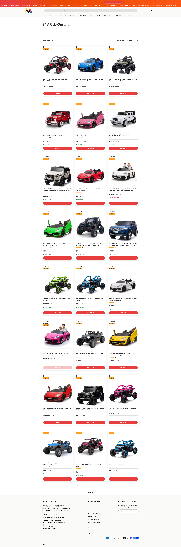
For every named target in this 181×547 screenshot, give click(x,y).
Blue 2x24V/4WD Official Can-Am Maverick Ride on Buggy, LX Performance (123, 463)
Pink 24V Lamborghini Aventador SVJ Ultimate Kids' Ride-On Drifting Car (90, 134)
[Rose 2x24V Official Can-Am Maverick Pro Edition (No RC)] (123, 391)
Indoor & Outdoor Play (104, 15)
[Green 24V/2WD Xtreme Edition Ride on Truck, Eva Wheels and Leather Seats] (123, 62)
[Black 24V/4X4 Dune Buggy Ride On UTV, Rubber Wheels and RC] (90, 337)
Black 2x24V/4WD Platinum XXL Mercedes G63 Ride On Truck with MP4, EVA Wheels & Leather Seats (90, 409)
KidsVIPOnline (48, 544)
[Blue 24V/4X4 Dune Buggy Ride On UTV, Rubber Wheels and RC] (57, 446)
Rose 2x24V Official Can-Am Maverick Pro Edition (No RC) (122, 409)
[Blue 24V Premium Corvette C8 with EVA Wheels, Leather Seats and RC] (90, 62)
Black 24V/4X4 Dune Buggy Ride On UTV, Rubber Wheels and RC (89, 354)
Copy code (118, 2)
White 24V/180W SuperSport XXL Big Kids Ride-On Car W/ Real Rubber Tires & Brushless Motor (123, 189)
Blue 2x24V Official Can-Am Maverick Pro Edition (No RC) (89, 299)
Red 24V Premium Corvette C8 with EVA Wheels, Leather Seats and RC (89, 189)
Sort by (44, 40)
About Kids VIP (91, 511)
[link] (78, 486)
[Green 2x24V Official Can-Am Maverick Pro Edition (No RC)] (57, 282)
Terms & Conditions (93, 525)
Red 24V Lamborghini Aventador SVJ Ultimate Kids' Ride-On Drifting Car (57, 409)
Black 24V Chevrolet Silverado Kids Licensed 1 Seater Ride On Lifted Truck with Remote (88, 244)
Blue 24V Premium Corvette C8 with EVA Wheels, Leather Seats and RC (89, 80)
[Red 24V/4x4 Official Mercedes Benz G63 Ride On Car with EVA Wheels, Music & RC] (57, 117)
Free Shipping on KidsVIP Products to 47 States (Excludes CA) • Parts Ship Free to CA (73, 5)
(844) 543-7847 (53, 515)
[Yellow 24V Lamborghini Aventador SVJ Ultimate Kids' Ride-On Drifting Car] (123, 337)
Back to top (90, 492)
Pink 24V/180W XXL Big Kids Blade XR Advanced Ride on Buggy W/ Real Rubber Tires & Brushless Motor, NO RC (90, 464)
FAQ (89, 530)
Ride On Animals (63, 15)
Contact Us (91, 528)
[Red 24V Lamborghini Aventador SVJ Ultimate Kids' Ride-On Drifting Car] (57, 391)
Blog (89, 533)
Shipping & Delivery (93, 516)
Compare (118, 40)
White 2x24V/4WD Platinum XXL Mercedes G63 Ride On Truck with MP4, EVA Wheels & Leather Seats (57, 189)
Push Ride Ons (53, 15)
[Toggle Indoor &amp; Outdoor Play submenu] (111, 16)
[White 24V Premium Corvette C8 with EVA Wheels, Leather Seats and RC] (123, 282)
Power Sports (93, 15)
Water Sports (83, 15)
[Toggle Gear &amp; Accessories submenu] (124, 16)
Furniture (129, 15)
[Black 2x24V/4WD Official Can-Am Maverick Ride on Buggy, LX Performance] (57, 62)
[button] (155, 10)
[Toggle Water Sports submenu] (87, 16)
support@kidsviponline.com (56, 517)
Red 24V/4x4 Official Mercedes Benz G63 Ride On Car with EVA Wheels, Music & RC (56, 134)
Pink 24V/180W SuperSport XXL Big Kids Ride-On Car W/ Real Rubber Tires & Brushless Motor (56, 354)
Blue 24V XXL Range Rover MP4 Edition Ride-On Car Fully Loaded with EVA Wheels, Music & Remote (123, 244)
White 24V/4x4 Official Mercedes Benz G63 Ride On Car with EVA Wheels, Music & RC (123, 135)
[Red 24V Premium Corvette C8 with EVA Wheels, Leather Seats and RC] (90, 172)
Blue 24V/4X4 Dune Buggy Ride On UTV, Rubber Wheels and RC (56, 463)
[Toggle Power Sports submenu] (97, 16)
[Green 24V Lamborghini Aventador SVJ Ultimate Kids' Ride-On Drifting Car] (57, 227)
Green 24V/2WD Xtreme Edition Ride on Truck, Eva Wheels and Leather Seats (123, 80)
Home (47, 15)
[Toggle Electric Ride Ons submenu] (77, 16)
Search (89, 508)
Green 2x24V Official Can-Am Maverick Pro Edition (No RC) (57, 299)
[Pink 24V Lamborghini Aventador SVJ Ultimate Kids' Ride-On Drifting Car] (90, 117)
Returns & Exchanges (93, 519)
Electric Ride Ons (72, 15)
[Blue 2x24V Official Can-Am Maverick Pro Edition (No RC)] (90, 282)
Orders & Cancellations (94, 513)
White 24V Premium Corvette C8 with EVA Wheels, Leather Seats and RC (123, 299)
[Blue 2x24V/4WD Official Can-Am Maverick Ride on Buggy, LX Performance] (123, 446)
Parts (134, 15)
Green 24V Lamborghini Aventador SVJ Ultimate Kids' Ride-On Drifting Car (56, 244)
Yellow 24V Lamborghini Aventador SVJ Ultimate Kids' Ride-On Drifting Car (122, 354)
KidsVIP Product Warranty (94, 522)
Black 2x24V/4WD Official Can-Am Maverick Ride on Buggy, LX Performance (57, 80)
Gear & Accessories (118, 15)
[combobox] (90, 10)
